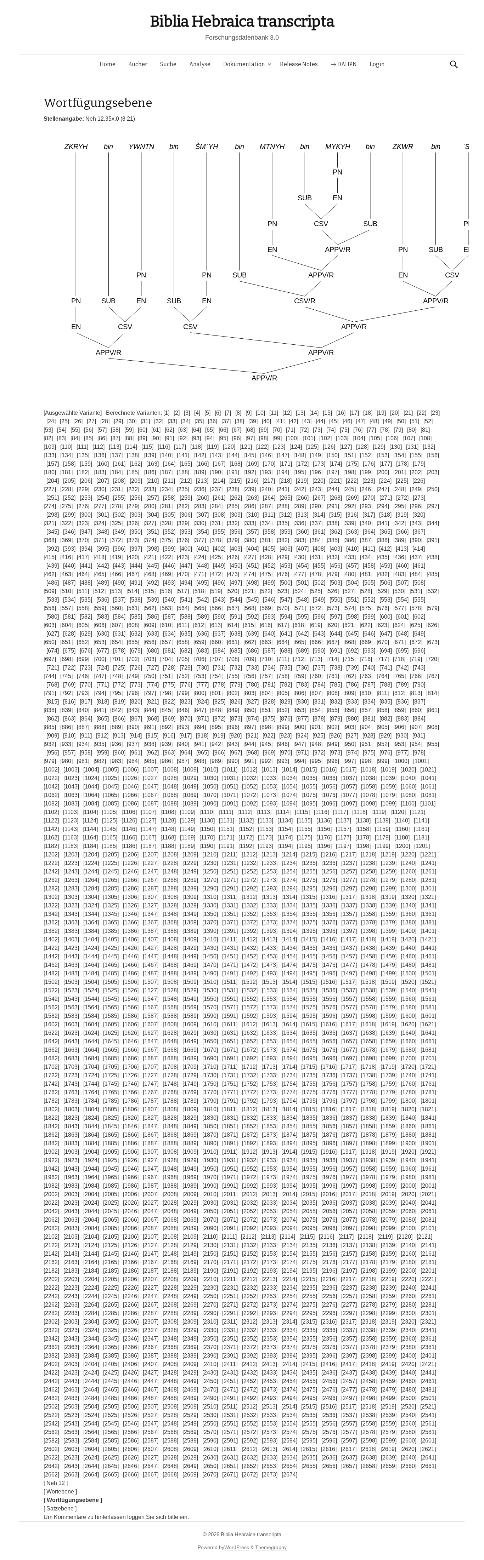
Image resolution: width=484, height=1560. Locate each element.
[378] (216, 540)
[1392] (250, 931)
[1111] (226, 812)
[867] (136, 719)
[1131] (226, 821)
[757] (266, 676)
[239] (249, 489)
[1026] (131, 778)
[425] (216, 557)
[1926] (131, 1160)
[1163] (70, 838)
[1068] (170, 795)
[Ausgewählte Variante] (73, 413)
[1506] (131, 982)
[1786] (131, 1101)
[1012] (249, 770)
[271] (385, 498)
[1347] (150, 914)
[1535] (309, 990)
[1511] (229, 982)
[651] (66, 642)
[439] (52, 566)
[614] (232, 625)
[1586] (131, 1016)
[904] (366, 727)
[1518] (368, 982)
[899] (283, 727)
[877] (302, 719)
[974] (352, 753)
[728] (169, 668)
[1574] (289, 1007)
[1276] (329, 880)
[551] (352, 600)
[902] (333, 727)
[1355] (309, 914)
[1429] (190, 948)
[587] (169, 617)
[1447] (150, 956)
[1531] (230, 990)
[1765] (111, 1092)
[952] (383, 744)
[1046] (131, 787)
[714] (332, 659)
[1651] (230, 1041)
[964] (186, 753)
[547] (286, 600)
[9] (249, 413)
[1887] (150, 1143)
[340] (366, 523)
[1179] (382, 838)
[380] (249, 540)
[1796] (329, 1101)
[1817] (348, 1109)
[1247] (150, 871)
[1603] (71, 1024)
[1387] (150, 931)
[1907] (150, 1152)
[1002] (51, 770)
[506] (385, 583)
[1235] (309, 863)
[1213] (269, 854)
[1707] (150, 1067)
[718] (399, 659)
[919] (219, 736)
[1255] (309, 871)
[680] (152, 651)
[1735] (309, 1075)
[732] (236, 668)
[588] (186, 617)
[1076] (329, 795)
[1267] (150, 880)
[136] (100, 455)
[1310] (210, 897)
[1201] (422, 846)
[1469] (190, 965)
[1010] (210, 770)
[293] (366, 506)
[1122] (51, 821)
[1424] (91, 948)
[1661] (428, 1041)
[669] (366, 642)
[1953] (269, 1169)
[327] (149, 523)
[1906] (131, 1152)
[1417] (348, 939)
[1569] (190, 1007)
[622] (366, 625)
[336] (299, 523)
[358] (269, 532)
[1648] (170, 1041)
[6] (218, 413)
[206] (86, 481)
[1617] (348, 1024)
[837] (419, 702)
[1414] (289, 939)
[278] (116, 506)
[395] (102, 549)
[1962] (51, 1177)
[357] (252, 532)
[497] (236, 583)
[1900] (408, 1143)
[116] (164, 447)
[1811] (229, 1109)
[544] (236, 600)
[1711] (229, 1067)
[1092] (250, 804)
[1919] (388, 1152)
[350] (136, 532)
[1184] (90, 846)
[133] (50, 455)
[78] (384, 430)
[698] (66, 659)
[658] (183, 642)
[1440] (408, 948)
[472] (216, 574)
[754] (216, 676)
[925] (319, 736)
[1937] (349, 1160)
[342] (399, 523)
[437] (416, 557)
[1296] (329, 888)
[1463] (71, 965)
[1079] (388, 795)
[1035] (309, 778)
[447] (186, 566)
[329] (183, 523)
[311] (269, 515)
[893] (183, 727)
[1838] (369, 1118)
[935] (100, 744)
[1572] (250, 1007)
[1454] (289, 956)
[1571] (230, 1007)
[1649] (190, 1041)
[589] (202, 617)
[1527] (150, 990)
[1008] (170, 770)
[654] (116, 642)
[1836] (329, 1118)
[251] (52, 498)
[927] (352, 736)
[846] (183, 710)
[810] (366, 693)
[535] (86, 600)
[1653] (269, 1041)
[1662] (51, 1050)
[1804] (91, 1109)
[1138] (363, 821)
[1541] (428, 990)
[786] (352, 685)
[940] (183, 744)
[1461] (428, 956)
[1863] (71, 1135)
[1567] (150, 1007)
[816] (69, 702)
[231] (116, 489)
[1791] (230, 1101)
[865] (102, 719)
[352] (169, 532)
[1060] (408, 787)
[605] (83, 625)
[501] (302, 583)
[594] (286, 617)
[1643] (71, 1041)
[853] (299, 710)
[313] (302, 515)
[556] (50, 608)
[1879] (388, 1135)
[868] (152, 719)
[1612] (249, 1024)
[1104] (90, 812)
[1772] (250, 1092)
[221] (335, 481)
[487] (69, 583)
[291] (333, 506)
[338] (333, 523)
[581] (69, 617)
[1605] (111, 1024)
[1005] (111, 770)
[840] (83, 710)
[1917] (348, 1152)
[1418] (368, 939)
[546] (269, 600)
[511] (83, 591)
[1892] (250, 1143)
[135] (83, 455)
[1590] (210, 1016)
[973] (336, 753)
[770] (86, 685)
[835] (385, 702)
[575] (366, 608)
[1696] (329, 1058)
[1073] (269, 795)
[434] (366, 557)
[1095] (309, 804)
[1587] (150, 1016)
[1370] (210, 922)
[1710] (210, 1067)
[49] (387, 421)
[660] (216, 642)
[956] (52, 753)
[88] (129, 438)
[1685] (111, 1058)
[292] (349, 506)
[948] (316, 744)
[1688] (170, 1058)
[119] (213, 447)
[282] (183, 506)
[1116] (321, 812)
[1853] (269, 1126)
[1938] (369, 1160)
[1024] (91, 778)
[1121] (417, 812)
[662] (249, 642)
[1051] (230, 787)
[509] (50, 591)
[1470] (210, 965)
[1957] (349, 1169)
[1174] (285, 838)
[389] (399, 540)
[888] (100, 727)
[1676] (329, 1050)
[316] (352, 515)
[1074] (289, 795)
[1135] (304, 821)
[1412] (249, 939)
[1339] (388, 905)
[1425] (111, 948)
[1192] (246, 846)
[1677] (349, 1050)
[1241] (428, 863)
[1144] (90, 829)
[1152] (246, 829)
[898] (266, 727)
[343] (416, 523)
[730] (202, 668)
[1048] (170, 787)
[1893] (269, 1143)
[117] (180, 447)
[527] (349, 591)
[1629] (190, 1033)
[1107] (148, 812)
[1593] (269, 1016)
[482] (383, 574)
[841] (100, 710)
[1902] (51, 1152)
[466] (116, 574)
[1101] (427, 804)
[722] (69, 668)
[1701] (428, 1058)
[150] (333, 455)
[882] (385, 719)
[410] (352, 549)
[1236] (329, 863)
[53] (48, 430)
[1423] (71, 948)
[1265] (111, 880)
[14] (314, 413)
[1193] (265, 846)
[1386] (131, 931)
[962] (152, 753)
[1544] (91, 999)
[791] (50, 693)
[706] (199, 659)
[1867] (150, 1135)
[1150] (207, 829)
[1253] (269, 871)
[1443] (71, 956)
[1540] (408, 990)
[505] (369, 583)
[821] (152, 702)
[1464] (91, 965)
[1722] (51, 1075)
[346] (69, 532)
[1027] (150, 778)
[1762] (51, 1092)
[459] (385, 566)
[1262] (51, 880)
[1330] (210, 905)
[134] (66, 455)
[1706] (131, 1067)
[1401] (428, 931)
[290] (316, 506)
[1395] (309, 931)
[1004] (91, 770)
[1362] (51, 922)
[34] (185, 421)
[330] (199, 523)
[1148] (168, 829)
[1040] (408, 778)
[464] (83, 574)
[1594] (289, 1016)
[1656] (329, 1041)
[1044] (91, 787)
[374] (149, 540)
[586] (152, 617)
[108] (425, 438)
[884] (419, 719)
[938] (149, 744)
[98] (263, 438)
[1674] (289, 1050)
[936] (116, 744)
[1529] (190, 990)
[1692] (250, 1058)
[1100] (408, 804)
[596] (319, 617)
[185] (133, 472)
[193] (266, 472)
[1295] (309, 888)
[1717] (348, 1067)
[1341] (428, 905)
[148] (299, 455)
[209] (136, 481)
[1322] (51, 905)
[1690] (210, 1058)
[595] (302, 617)
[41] (280, 421)
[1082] (51, 804)
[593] (269, 617)
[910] (69, 736)
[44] (320, 421)
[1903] (71, 1152)
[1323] (71, 905)
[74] (331, 430)
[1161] (421, 829)
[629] (86, 634)
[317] (368, 515)
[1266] (131, 880)
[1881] (428, 1135)
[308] (219, 515)
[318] (385, 515)
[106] (392, 438)
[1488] (170, 973)
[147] (283, 455)
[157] (52, 464)
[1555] (309, 999)
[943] (233, 744)
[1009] (190, 770)
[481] (366, 574)
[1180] (402, 838)
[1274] (289, 880)
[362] (336, 532)
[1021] (428, 770)
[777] (202, 685)
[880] (352, 719)
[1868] (170, 1135)
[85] (88, 438)
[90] (156, 438)
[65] (209, 430)
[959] (102, 753)
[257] (152, 498)
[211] (169, 481)
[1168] (168, 838)
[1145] (109, 829)
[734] (269, 668)
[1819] (388, 1109)
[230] (100, 489)
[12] (287, 413)
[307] (202, 515)
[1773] (269, 1092)
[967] (236, 753)
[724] (102, 668)
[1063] (71, 795)
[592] (252, 617)
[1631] (230, 1033)
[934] (83, 744)
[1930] (210, 1160)
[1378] (369, 922)
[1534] (289, 990)
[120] (229, 447)
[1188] (168, 846)
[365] (385, 532)
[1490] (210, 973)
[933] (66, 744)
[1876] (329, 1135)
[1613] (269, 1024)
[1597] (349, 1016)
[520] (232, 591)
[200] (383, 472)
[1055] (309, 787)
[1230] (210, 863)
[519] (216, 591)
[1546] (131, 999)
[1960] (408, 1169)
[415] (50, 557)
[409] (336, 549)
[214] (219, 481)
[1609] (190, 1024)
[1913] (269, 1152)
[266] (302, 498)
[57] (102, 430)
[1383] (71, 931)
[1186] (129, 846)
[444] (136, 566)
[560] (116, 608)
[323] (83, 523)
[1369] (190, 922)
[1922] (51, 1160)
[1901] (428, 1143)
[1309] (190, 897)
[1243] (71, 871)
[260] (202, 498)
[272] (402, 498)
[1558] (369, 999)
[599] (369, 617)
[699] (83, 659)
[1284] (91, 888)
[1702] (51, 1067)
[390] (416, 540)
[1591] (230, 1016)
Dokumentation (244, 64)
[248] (399, 489)
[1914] (289, 1152)
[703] (149, 659)
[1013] (269, 770)
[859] (399, 710)
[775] (169, 685)
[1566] (131, 1007)
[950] (349, 744)
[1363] (71, 922)
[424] (199, 557)
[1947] (150, 1169)
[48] (374, 421)
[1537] (349, 990)
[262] (236, 498)
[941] (199, 744)
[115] (147, 447)
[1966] (131, 1177)
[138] (133, 455)
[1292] (250, 888)
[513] (116, 591)
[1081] (428, 795)
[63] (182, 430)
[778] (219, 685)
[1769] (190, 1092)
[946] (283, 744)
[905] (383, 727)
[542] (202, 600)
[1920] (408, 1152)
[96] (236, 438)
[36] (212, 421)
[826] (236, 702)
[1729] (190, 1075)
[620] (332, 625)
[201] (399, 472)
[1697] (349, 1058)
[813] (416, 693)
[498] (252, 583)
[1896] (329, 1143)
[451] (252, 566)
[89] (142, 438)
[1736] (329, 1075)
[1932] (250, 1160)
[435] (383, 557)
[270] (369, 498)
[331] (216, 523)
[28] (104, 421)
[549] (319, 600)
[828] (269, 702)
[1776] (329, 1092)
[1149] (187, 829)
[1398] (369, 931)
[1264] (91, 880)
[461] (419, 566)
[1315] (309, 897)
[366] (402, 532)
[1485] (111, 973)
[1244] (91, 871)
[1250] (210, 871)
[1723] (71, 1075)
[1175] (304, 838)
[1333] (269, 905)
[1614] (289, 1024)
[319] (402, 515)
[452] (269, 566)
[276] (83, 506)
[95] (223, 438)
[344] (433, 523)
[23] (435, 413)
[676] (86, 651)
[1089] (190, 804)
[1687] (150, 1058)
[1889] (190, 1143)
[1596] (329, 1016)
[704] (166, 659)
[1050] (210, 787)
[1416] (329, 939)
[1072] (250, 795)
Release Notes (299, 64)
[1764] (91, 1092)
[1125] (109, 821)
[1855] (309, 1126)
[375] (166, 540)
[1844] (91, 1126)
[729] (186, 668)
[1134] (285, 821)
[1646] (131, 1041)
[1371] (230, 922)
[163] (152, 464)
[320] (418, 515)
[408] (319, 549)
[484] (416, 574)
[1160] (402, 829)
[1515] (309, 982)
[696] (419, 651)
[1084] (91, 804)
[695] (402, 651)
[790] (419, 685)
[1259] (388, 871)
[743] (419, 668)
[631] (119, 634)
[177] (385, 464)
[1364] (91, 922)
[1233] (269, 863)
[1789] (190, 1101)
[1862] (51, 1135)
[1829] (190, 1118)
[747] (100, 676)
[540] (169, 600)
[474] (249, 574)
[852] (283, 710)
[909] (52, 736)
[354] (202, 532)
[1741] (428, 1075)
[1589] (190, 1016)
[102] (325, 438)
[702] (133, 659)
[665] (299, 642)
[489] (102, 583)
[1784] (91, 1101)
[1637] (349, 1033)
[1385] (111, 931)
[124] (295, 447)
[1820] (408, 1109)
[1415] (309, 939)
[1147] (148, 829)
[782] (286, 685)
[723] (86, 668)
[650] (50, 642)
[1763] (71, 1092)
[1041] (428, 778)
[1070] (210, 795)
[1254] (289, 871)
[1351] (230, 914)
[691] (336, 651)
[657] (166, 642)
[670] (383, 642)
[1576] (329, 1007)
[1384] (91, 931)
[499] (269, 583)
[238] (233, 489)
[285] (233, 506)
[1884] (91, 1143)
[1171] (226, 838)
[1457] (349, 956)
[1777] (349, 1092)
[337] (316, 523)
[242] (299, 489)
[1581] (428, 1007)
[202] (416, 472)
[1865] (111, 1135)
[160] (102, 464)
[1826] (131, 1118)
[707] (216, 659)
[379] (233, 540)
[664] (283, 642)
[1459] (388, 956)
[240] (266, 489)
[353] (186, 532)
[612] (199, 625)
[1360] (408, 914)
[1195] (304, 846)
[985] (149, 761)
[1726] (131, 1075)
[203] (433, 472)
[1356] (329, 914)
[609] (149, 625)
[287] (266, 506)
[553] (385, 600)
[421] (149, 557)
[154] (399, 455)
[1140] (402, 821)
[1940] (408, 1160)
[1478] (369, 965)
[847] (199, 710)
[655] (133, 642)
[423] (183, 557)
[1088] (170, 804)
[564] (183, 608)
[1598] (369, 1016)
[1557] (349, 999)
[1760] (408, 1084)
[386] (349, 540)
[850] (249, 710)
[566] (216, 608)
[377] (199, 540)
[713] (316, 659)
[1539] (388, 990)
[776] (186, 685)
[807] (316, 693)
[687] (269, 651)
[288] (283, 506)
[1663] (71, 1050)
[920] (235, 736)
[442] (102, 566)
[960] (119, 753)
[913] (119, 736)
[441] (86, 566)
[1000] (401, 761)
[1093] (269, 804)
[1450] (210, 956)
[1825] (111, 1118)
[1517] (348, 982)
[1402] (51, 939)
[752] (183, 676)
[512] (99, 591)
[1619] (388, 1024)
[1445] (111, 956)
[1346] (131, 914)
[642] (302, 634)
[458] (369, 566)
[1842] (51, 1126)
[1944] (91, 1169)
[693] (369, 651)
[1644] (91, 1041)
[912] (102, 736)
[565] (199, 608)
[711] (283, 659)
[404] (252, 549)
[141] (183, 455)
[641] (286, 634)
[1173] (265, 838)
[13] (300, 413)
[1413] (269, 939)
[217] (269, 481)
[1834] (289, 1118)
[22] (421, 413)
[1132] (246, 821)
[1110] (206, 812)
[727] (152, 668)
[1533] (269, 990)
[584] (119, 617)
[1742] (51, 1084)
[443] (119, 566)
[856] (349, 710)
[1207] (150, 854)
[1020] (408, 770)
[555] (419, 600)
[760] (316, 676)
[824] (202, 702)
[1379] (388, 922)
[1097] (349, 804)
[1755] (309, 1084)
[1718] (368, 1067)
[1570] (210, 1007)
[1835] (309, 1118)
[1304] (91, 897)
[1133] (265, 821)
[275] (66, 506)
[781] (269, 685)
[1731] (230, 1075)
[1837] (349, 1118)
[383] (299, 540)
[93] (196, 438)
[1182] (51, 846)
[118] (196, 447)
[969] (269, 753)
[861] (433, 710)
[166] (202, 464)
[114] (131, 447)
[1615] (309, 1024)
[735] (286, 668)
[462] (50, 574)
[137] (116, 455)
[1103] (70, 812)
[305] (169, 515)
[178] (402, 464)
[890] (133, 727)
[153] (383, 455)
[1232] (250, 863)
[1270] (210, 880)
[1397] (349, 931)
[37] (226, 421)
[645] (352, 634)
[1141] (421, 821)
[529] (382, 591)
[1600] (408, 1016)
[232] (133, 489)
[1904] (91, 1152)
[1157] (343, 829)
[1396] (329, 931)
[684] (219, 651)
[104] (359, 438)
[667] (333, 642)
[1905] (111, 1152)
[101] (309, 438)
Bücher (137, 64)
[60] (142, 430)
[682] (186, 651)
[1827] (150, 1118)
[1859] (388, 1126)
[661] (233, 642)
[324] (100, 523)
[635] (186, 634)
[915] (152, 736)
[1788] (170, 1101)
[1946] (131, 1169)
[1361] (428, 914)
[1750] (210, 1084)
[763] (366, 676)
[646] (369, 634)
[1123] (70, 821)
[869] (169, 719)
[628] (69, 634)
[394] (86, 549)
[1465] (111, 965)
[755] (233, 676)
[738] (336, 668)
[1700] (408, 1058)
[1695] (309, 1058)
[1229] (190, 863)
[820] (136, 702)
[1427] (150, 948)
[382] (283, 540)
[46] (347, 421)
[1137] (343, 821)
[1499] (388, 973)
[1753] (269, 1084)
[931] (418, 736)
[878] (319, 719)
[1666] (131, 1050)
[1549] (190, 999)
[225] (402, 481)
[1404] (91, 939)
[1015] (309, 770)
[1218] (368, 854)
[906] (399, 727)
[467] (133, 574)
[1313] (269, 897)
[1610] (210, 1024)
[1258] (369, 871)
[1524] (91, 990)
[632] (136, 634)
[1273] (269, 880)
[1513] (269, 982)
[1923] (71, 1160)
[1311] (229, 897)
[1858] (369, 1126)
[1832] (250, 1118)
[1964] (91, 1177)
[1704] (91, 1067)
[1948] (170, 1169)
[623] (382, 625)
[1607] (150, 1024)
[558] (83, 608)
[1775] (309, 1092)
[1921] (428, 1152)
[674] (52, 651)
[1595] (309, 1016)
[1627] (150, 1033)
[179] (419, 464)
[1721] (428, 1067)
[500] (286, 583)
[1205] (111, 854)
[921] (252, 736)
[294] (383, 506)
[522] (266, 591)
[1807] (150, 1109)
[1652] (250, 1041)
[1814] (289, 1109)
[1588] (170, 1016)
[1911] (229, 1152)
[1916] (329, 1152)
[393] (69, 549)
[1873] (269, 1135)
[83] (61, 438)
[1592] (250, 1016)
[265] (286, 498)
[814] (432, 693)
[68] (250, 430)
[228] (66, 489)
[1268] (170, 880)
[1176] (324, 838)
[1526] (131, 990)
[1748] (170, 1084)
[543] (219, 600)
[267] (319, 498)
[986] (166, 761)
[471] (199, 574)
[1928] (170, 1160)
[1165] (109, 838)
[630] (102, 634)
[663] (266, 642)
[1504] (91, 982)
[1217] (348, 854)
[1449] (190, 956)
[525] (316, 591)
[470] (183, 574)
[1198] (363, 846)
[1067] (150, 795)
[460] (402, 566)
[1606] (131, 1024)
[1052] (250, 787)
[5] (207, 413)
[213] (202, 481)
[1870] (210, 1135)
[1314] (289, 897)
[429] (283, 557)
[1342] (51, 914)
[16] (340, 413)
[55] (75, 430)
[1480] (408, 965)
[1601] (428, 1016)
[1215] (309, 854)
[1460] (408, 956)
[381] (266, 540)
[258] (169, 498)
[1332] (250, 905)
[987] (183, 761)
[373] (133, 540)
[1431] (230, 948)
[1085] (111, 804)
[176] (369, 464)
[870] (186, 719)
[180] (50, 472)
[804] (266, 693)
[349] (119, 532)
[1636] (329, 1033)
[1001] (421, 761)
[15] (327, 413)
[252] (69, 498)
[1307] (150, 897)
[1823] (71, 1118)
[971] (302, 753)
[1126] (129, 821)
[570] (283, 608)
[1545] (111, 999)
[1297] (349, 888)
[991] (249, 761)
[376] (183, 540)
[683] (202, 651)
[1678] (369, 1050)
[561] (133, 608)
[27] (91, 421)
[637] (219, 634)
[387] (366, 540)
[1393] (269, 931)
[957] (69, 753)
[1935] (309, 1160)
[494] (186, 583)
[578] (416, 608)
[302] (119, 515)
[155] (416, 455)
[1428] (170, 948)
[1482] (51, 973)
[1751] (230, 1084)
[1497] (349, 973)
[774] (152, 685)
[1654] (289, 1041)
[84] (75, 438)
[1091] (230, 804)
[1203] (71, 854)
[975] (369, 753)
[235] (183, 489)
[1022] (51, 778)
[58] (115, 430)
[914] (135, 736)
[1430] (210, 948)
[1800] (408, 1101)
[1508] (170, 982)
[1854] (289, 1126)
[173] (319, 464)
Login (377, 64)
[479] (333, 574)
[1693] (269, 1058)
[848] (216, 710)
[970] (286, 753)
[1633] (269, 1033)
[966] (219, 753)
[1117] (340, 812)
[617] (282, 625)
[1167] (148, 838)
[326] (133, 523)
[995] (316, 761)
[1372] (250, 922)
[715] (349, 659)
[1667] (150, 1050)
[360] (302, 532)
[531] (416, 591)
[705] (183, 659)
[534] (69, 600)
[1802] (51, 1109)
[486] (52, 583)
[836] (402, 702)
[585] (136, 617)
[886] (66, 727)
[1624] (91, 1033)
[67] (236, 430)
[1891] (230, 1143)
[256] (136, 498)
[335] (283, 523)
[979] (50, 761)
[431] (316, 557)
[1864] (91, 1135)
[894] (199, 727)
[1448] (170, 956)
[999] (383, 761)
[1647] (150, 1041)
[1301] (428, 888)
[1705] (111, 1067)
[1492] (250, 973)
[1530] (210, 990)
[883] (402, 719)
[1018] (368, 770)
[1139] (382, 821)
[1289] (190, 888)
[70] (277, 430)
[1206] (131, 854)
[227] (50, 489)
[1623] (71, 1033)
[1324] (91, 905)
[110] (66, 447)
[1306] (131, 897)
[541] (186, 600)
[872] (219, 719)
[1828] (170, 1118)
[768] (52, 685)
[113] (115, 447)
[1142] (51, 829)
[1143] (70, 829)
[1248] (170, 871)
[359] (286, 532)
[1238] (369, 863)
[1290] (210, 888)
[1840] (408, 1118)
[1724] (91, 1075)
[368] (50, 540)
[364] (369, 532)
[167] (219, 464)
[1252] (250, 871)
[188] (183, 472)
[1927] (150, 1160)
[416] (66, 557)
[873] (236, 719)
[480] (349, 574)
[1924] (91, 1160)
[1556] (329, 999)
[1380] (408, 922)
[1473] (269, 965)
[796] (133, 693)
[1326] (131, 905)
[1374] (289, 922)
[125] (312, 447)
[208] (119, 481)
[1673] (269, 1050)
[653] (100, 642)
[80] (411, 430)
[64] (196, 430)
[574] (349, 608)
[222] (352, 481)
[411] (369, 549)
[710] (266, 659)
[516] (166, 591)
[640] (269, 634)
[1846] (131, 1126)
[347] (86, 532)
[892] (166, 727)
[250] (433, 489)
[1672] (250, 1050)
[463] (66, 574)
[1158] (363, 829)
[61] (156, 430)
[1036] (329, 778)
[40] (266, 421)
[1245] (111, 871)
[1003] (71, 770)
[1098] (369, 804)
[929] (385, 736)
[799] (183, 693)
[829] (286, 702)
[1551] (230, 999)
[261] (219, 498)
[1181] (421, 838)
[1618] (368, 1024)
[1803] (71, 1109)
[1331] (230, 905)
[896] (233, 727)
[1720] (408, 1067)
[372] (116, 540)
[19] (381, 413)
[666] (316, 642)
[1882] (51, 1143)
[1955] (309, 1169)
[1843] (71, 1126)
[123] (279, 447)
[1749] (190, 1084)
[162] (136, 464)
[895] (216, 727)
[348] (102, 532)
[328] (166, 523)
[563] (166, 608)
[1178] (363, 838)
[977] (402, 753)
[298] (52, 515)
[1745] (111, 1084)
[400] (186, 549)
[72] (304, 430)
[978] (419, 753)
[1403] (71, 939)
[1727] (150, 1075)
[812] (399, 693)
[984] (133, 761)
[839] (66, 710)
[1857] (349, 1126)
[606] (100, 625)
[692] (352, 651)
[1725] (111, 1075)
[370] (83, 540)
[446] (169, 566)
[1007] (150, 770)
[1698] (369, 1058)
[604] (66, 625)
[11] (273, 413)
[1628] (170, 1033)
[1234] (289, 863)
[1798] (369, 1101)
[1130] (207, 821)
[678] (119, 651)
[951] (366, 744)
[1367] (150, 922)
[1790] (210, 1101)
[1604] (91, 1024)
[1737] (349, 1075)
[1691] (230, 1058)
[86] (102, 438)
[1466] (131, 965)
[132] (429, 447)
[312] (285, 515)
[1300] (408, 888)
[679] (136, 651)
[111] (82, 447)
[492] (152, 583)
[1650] (210, 1041)
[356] (236, 532)
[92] (182, 438)
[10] (260, 413)
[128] (362, 447)
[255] (119, 498)
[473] (233, 574)
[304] (152, 515)
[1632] (250, 1033)
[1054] (289, 787)
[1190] (207, 846)
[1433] (269, 948)
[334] (266, 523)
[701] (116, 659)
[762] (349, 676)
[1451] (230, 956)
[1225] (111, 863)
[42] (293, 421)
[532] (432, 591)
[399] (169, 549)
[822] (169, 702)
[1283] (71, 888)
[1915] (309, 1152)
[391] (433, 540)
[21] (408, 413)
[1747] (150, 1084)
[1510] (210, 982)
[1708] (170, 1067)
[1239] (388, 863)
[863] (69, 719)
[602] (419, 617)
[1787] (150, 1101)
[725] (119, 668)
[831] (319, 702)
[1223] (71, 863)
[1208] (170, 854)
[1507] (150, 982)
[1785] (111, 1101)
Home (108, 64)
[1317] (348, 897)
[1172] (246, 838)
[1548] (170, 999)
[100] (292, 438)
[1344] (91, 914)
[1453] (269, 956)
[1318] (368, 897)
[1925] (111, 1160)
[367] (419, 532)
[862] (52, 719)
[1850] (210, 1126)
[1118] (359, 812)
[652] (83, 642)
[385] (333, 540)
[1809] (190, 1109)
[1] (166, 413)
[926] (335, 736)
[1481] (428, 965)
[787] (369, 685)
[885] (50, 727)
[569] (266, 608)
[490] (119, 583)
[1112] (244, 812)
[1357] (349, 914)
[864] (86, 719)
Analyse (199, 64)
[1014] (289, 770)
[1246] (131, 871)
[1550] (210, 999)
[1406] (131, 939)
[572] (316, 608)
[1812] (249, 1109)
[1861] (428, 1126)
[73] (317, 430)
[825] (219, 702)
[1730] (210, 1075)
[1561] (428, 999)
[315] (335, 515)
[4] (197, 413)
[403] (236, 549)
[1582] (51, 1016)
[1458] (369, 956)
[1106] (129, 812)
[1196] (324, 846)
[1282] (51, 888)
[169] (252, 464)
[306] (186, 515)
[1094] (289, 804)
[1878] (369, 1135)
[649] (419, 634)
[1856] (329, 1126)
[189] (199, 472)
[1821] (428, 1109)
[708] (233, 659)
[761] (333, 676)
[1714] (289, 1067)
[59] (129, 430)
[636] (202, 634)
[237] (216, 489)
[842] (116, 710)
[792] (66, 693)
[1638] (369, 1033)
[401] (202, 549)
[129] (379, 447)
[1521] (428, 982)
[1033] (269, 778)
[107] (409, 438)
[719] (416, 659)
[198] (349, 472)
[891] (149, 727)
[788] (385, 685)
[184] (116, 472)
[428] (266, 557)
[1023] (71, 778)
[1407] (150, 939)
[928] (368, 736)
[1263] (71, 880)
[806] (299, 693)
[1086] (131, 804)
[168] (236, 464)
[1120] (398, 812)
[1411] (229, 939)
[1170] (207, 838)
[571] (299, 608)
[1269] (190, 880)
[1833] (269, 1118)
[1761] (428, 1084)
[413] (402, 549)
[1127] (148, 821)
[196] (316, 472)
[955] (433, 744)
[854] (316, 710)
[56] (88, 430)
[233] (149, 489)
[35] (199, 421)
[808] (333, 693)
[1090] (210, 804)
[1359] (388, 914)
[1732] (250, 1075)
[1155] (304, 829)
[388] (383, 540)
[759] (299, 676)
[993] (283, 761)
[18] (367, 413)
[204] (52, 481)
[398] (152, 549)
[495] (202, 583)
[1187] (148, 846)
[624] (399, 625)
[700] (100, 659)
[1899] (388, 1143)
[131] (412, 447)
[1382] (51, 931)
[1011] (229, 770)
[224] (385, 481)
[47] (360, 421)
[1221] (428, 854)
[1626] (131, 1033)
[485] (433, 574)
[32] (158, 421)
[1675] (309, 1050)
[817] (86, 702)
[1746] (131, 1084)
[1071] (230, 795)
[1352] (250, 914)
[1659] (388, 1041)
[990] (233, 761)
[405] (269, 549)
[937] (133, 744)
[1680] (408, 1050)
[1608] (170, 1024)
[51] (414, 421)
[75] (344, 430)
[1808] (170, 1109)
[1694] (289, 1058)
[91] (169, 438)
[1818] (368, 1109)
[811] (383, 693)
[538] (136, 600)
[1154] (285, 829)
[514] (132, 591)
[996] (333, 761)
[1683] (71, 1058)
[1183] (70, 846)
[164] (169, 464)
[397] (136, 549)
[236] (199, 489)
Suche (168, 64)
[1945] (111, 1169)
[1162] (51, 838)
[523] (282, 591)
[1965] (111, 1177)
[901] (316, 727)
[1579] (388, 1007)
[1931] (230, 1160)
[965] (202, 753)
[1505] (111, 982)
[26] (78, 421)
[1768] (170, 1092)
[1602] (51, 1024)
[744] (50, 676)
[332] (233, 523)
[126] (329, 447)
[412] (385, 549)
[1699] (388, 1058)
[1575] (309, 1007)
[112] (98, 447)
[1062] (51, 795)
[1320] (408, 897)
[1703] (71, 1067)
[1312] (249, 897)
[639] (252, 634)
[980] (66, 761)
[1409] (190, 939)
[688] (286, 651)
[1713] (269, 1067)
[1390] (210, 931)
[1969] (190, 1177)
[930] (402, 736)
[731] (219, 668)
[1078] (369, 795)
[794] (100, 693)
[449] (219, 566)
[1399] (388, 931)
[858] (383, 710)
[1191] (226, 846)
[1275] (309, 880)
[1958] (369, 1169)
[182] (83, 472)
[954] (416, 744)
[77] (371, 430)
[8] (238, 413)
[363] (352, 532)
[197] (333, 472)
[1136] (324, 821)
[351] (152, 532)
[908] (433, 727)
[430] (299, 557)
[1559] (388, 999)
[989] (216, 761)
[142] (199, 455)
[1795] (309, 1101)
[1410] (210, 939)
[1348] (170, 914)
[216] (252, 481)
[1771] (230, 1092)
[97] (250, 438)
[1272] (250, 880)
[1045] (111, 787)
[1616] (329, 1024)
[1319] (388, 897)
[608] (133, 625)
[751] (166, 676)
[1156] (324, 829)
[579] (433, 608)
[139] (149, 455)
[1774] (289, 1092)
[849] (233, 710)
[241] (283, 489)
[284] (216, 506)
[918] (202, 736)
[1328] (170, 905)
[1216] (329, 854)
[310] (252, 515)
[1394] (289, 931)
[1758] (369, 1084)
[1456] (329, 956)
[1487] (150, 973)
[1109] (187, 812)
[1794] (289, 1101)
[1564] (91, 1007)
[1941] (428, 1160)
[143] (216, 455)
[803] (249, 693)
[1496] (329, 973)
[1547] (150, 999)
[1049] (190, 787)
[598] (352, 617)
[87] (115, 438)
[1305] (111, 897)
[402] (219, 549)
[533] (52, 600)
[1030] (210, 778)
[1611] (229, 1024)
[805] (283, 693)
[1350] (210, 914)
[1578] (369, 1007)
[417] (83, 557)
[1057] (349, 787)
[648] (402, 634)
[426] (233, 557)
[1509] (190, 982)
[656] (149, 642)
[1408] (170, 939)
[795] (116, 693)
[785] (336, 685)
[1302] (51, 897)
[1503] (71, 982)
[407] (302, 549)
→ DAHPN (344, 64)
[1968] (170, 1177)
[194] (283, 472)
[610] (166, 625)
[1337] (349, 905)
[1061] (428, 787)
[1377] (349, 922)
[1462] (51, 965)
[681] (169, 651)
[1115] (302, 812)
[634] (169, 634)
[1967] (150, 1177)
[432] (333, 557)
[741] (385, 668)
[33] (172, 421)
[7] (228, 413)
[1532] (250, 990)
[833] (352, 702)
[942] (216, 744)
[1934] (289, 1160)
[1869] (190, 1135)
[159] (86, 464)
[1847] (150, 1126)
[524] (299, 591)
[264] (269, 498)
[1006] (131, 770)
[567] (233, 608)
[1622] (51, 1033)
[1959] (388, 1169)
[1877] (349, 1135)
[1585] (111, 1016)
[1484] (91, 973)
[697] (50, 659)
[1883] (71, 1143)
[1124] (90, 821)
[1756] (329, 1084)
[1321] (428, 897)
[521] (249, 591)
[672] (416, 642)
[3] (187, 413)
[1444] (91, 956)
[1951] (230, 1169)
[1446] (131, 956)
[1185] (109, 846)
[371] (100, 540)
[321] (50, 523)
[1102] (51, 812)
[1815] (309, 1109)
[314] (319, 515)
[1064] (91, 795)
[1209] (190, 854)
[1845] (111, 1126)
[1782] (51, 1101)
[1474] (289, 965)
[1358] (369, 914)
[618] (299, 625)
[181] (66, 472)
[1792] (250, 1101)
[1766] (131, 1092)
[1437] (349, 948)
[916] (169, 736)
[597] (336, 617)
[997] (349, 761)
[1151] (226, 829)
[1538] (369, 990)
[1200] (402, 846)
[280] (149, 506)
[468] (149, 574)
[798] (166, 693)
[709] (249, 659)
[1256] (329, 871)
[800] (199, 693)
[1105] (109, 812)
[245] (349, 489)
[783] (302, 685)
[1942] (51, 1169)
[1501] (428, 973)
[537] (119, 600)
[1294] (289, 888)
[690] (319, 651)
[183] (100, 472)
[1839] (388, 1118)
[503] (336, 583)
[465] (100, 574)
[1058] (369, 787)
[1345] (111, 914)
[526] (332, 591)
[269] (352, 498)
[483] (399, 574)
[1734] (289, 1075)
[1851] (230, 1126)
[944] (249, 744)
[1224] (91, 863)
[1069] (190, 795)
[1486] (131, 973)
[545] (252, 600)
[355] (219, 532)
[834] (369, 702)
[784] (319, 685)
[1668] (170, 1050)
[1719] (388, 1067)
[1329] (190, 905)
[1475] (309, 965)
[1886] (131, 1143)
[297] (433, 506)
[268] (336, 498)
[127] (345, 447)
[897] (249, 727)
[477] (299, 574)
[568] (249, 608)
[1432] (250, 948)
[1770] (210, 1092)
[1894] (289, 1143)
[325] (116, 523)
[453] (286, 566)
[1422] (51, 948)
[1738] (369, 1075)
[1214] (289, 854)
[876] (286, 719)
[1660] (408, 1041)
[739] (352, 668)
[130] (395, 447)
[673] (433, 642)
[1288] (170, 888)
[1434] (289, 948)
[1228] (170, 863)
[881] (369, 719)
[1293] (269, 888)
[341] (383, 523)
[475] (266, 574)
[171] (286, 464)
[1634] (289, 1033)
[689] (302, 651)
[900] (299, 727)
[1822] (51, 1118)
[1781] (428, 1092)
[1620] (408, 1024)
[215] (235, 481)
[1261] (428, 871)
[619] (316, 625)
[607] (116, 625)
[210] (152, 481)
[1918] (368, 1152)
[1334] (289, 905)
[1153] (265, 829)
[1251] (230, 871)
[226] (418, 481)
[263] (252, 498)
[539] (152, 600)
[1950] (210, 1169)
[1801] (428, 1101)
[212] (185, 481)
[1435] (309, 948)
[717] (382, 659)
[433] (349, 557)
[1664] (91, 1050)
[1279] (388, 880)
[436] (399, 557)
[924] (302, 736)
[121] (246, 447)
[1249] (190, 871)
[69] (263, 430)
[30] (131, 421)
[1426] (131, 948)
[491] (136, 583)
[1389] (190, 931)
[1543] (71, 999)
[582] (86, 617)
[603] (50, 625)
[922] (269, 736)
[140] (166, 455)
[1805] (111, 1109)
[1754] (289, 1084)
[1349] (190, 914)
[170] (269, 464)
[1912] (249, 1152)
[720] (432, 659)
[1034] (289, 778)
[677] (102, 651)
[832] (336, 702)
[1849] (190, 1126)
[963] (169, 753)
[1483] (71, 973)
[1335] (309, 905)
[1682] (51, 1058)
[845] (166, 710)
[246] (366, 489)
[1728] (170, 1075)
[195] (299, 472)
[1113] (264, 812)
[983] (116, 761)
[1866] (131, 1135)
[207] (102, 481)
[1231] (230, 863)
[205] (69, 481)
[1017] (348, 770)
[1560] (408, 999)
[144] (233, 455)
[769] (69, 685)
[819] (119, 702)
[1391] (230, 931)
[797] (149, 693)
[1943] (71, 1169)
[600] (385, 617)
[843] (133, 710)
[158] (69, 464)
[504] (352, 583)
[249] (416, 489)
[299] (69, 515)
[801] (216, 693)
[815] (52, 702)
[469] (166, 574)
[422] (166, 557)
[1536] (329, 990)
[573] (333, 608)
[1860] (408, 1126)
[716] (366, 659)
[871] (202, 719)
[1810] (210, 1109)
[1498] (369, 973)
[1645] (111, 1041)
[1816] (329, 1109)
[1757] (349, 1084)
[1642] (51, 1041)
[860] (416, 710)
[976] (385, 753)
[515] (149, 591)
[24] (51, 421)
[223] (368, 481)
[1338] (369, 905)
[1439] (388, 948)
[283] (199, 506)
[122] (262, 447)
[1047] (150, 787)
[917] (185, 736)
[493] (169, 583)
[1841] (428, 1118)
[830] (302, 702)
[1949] (190, 1169)
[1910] (210, 1152)
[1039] (388, 778)
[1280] (408, 880)
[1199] (382, 846)
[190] (216, 472)
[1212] (249, 854)
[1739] (388, 1075)
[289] (299, 506)
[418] (100, 557)
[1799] (388, 1101)
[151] (349, 455)
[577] (399, 608)
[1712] (249, 1067)
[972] (319, 753)
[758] (283, 676)
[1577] (349, 1007)
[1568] (170, 1007)
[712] (299, 659)
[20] (394, 413)
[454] (302, 566)
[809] (349, 693)
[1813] (269, 1109)
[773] (136, 685)
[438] (433, 557)
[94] (209, 438)
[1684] (91, 1058)
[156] (433, 455)
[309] (236, 515)
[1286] (131, 888)
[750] (149, 676)
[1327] (150, 905)
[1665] (111, 1050)
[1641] (428, 1033)
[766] (416, 676)
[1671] (230, 1050)
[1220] (408, 854)
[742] (402, 668)
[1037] (349, 778)
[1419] (388, 939)
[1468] (170, 965)
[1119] (378, 812)
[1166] (129, 838)
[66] (223, 430)
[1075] (309, 795)
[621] (349, 625)
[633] (152, 634)
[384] (316, 540)
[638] (236, 634)
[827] (252, 702)
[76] (357, 430)
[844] (149, 710)
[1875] (309, 1135)
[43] (306, 421)
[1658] (369, 1041)
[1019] (388, 770)
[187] (166, 472)
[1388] (170, 931)
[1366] (131, 922)
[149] (316, 455)
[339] (349, 523)
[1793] (269, 1101)
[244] (333, 489)
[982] (100, 761)
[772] (119, 685)
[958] (86, 753)
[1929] (190, 1160)
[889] (116, 727)
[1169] (187, 838)
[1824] (91, 1118)
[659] (199, 642)
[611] (183, 625)
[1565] (111, 1007)
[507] (402, 583)
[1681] (428, 1050)
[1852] (250, 1126)
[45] (333, 421)
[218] (285, 481)
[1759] (388, 1084)
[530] (399, 591)
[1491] (230, 973)
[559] (100, 608)
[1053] (269, 787)
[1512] (249, 982)
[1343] (71, 914)
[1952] (250, 1169)
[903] (349, 727)
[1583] (71, 1016)
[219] (302, 481)
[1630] (210, 1033)
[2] (177, 413)
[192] (249, 472)
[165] (186, 464)
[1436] (329, 948)
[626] (432, 625)
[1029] (190, 778)
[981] (83, 761)
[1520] (408, 982)
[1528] (170, 990)
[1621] (428, 1024)
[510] (66, 591)
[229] (83, 489)
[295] (399, 506)
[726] (136, 668)
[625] (416, 625)
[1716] (329, 1067)
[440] (69, 566)
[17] (354, 413)
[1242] (51, 871)
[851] (266, 710)
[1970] (210, 1177)
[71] (290, 430)
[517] (182, 591)
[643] (319, 634)
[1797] (349, 1101)
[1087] (150, 804)
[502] (319, 583)
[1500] (408, 973)
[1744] (91, 1084)
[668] (349, 642)
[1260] (408, 871)
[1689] (190, 1058)
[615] (249, 625)
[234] (166, 489)
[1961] (428, 1169)
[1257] (349, 871)
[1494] (289, 973)
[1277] (349, 880)
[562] (149, 608)
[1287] (150, 888)
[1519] (388, 982)
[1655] (309, 1041)
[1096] (329, 804)
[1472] (250, 965)
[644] (336, 634)
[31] (145, 421)
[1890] (210, 1143)
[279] (133, 506)
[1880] (408, 1135)
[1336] (329, 905)
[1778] (369, 1092)
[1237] (349, 863)
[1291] (230, 888)
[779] (236, 685)
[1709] (190, 1067)
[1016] (329, 770)
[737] (319, 668)
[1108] (168, 812)
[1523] (71, 990)
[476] (283, 574)
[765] (399, 676)
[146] (266, 455)
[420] (133, 557)
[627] (52, 634)
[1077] (349, 795)
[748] (116, 676)
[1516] (329, 982)
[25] (64, 421)
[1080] (408, 795)
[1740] (408, 1075)
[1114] (283, 812)
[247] (383, 489)
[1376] (329, 922)
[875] (269, 719)
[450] (236, 566)
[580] (52, 617)
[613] (216, 625)
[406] (286, 549)
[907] (416, 727)
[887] (83, 727)
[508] (419, 583)
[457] (352, 566)
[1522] (51, 990)
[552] (369, 600)
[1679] (388, 1050)
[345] (52, 532)
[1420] (408, 939)
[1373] (269, 922)
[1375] (309, 922)
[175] (352, 464)
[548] (302, 600)
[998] (366, 761)
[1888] (170, 1143)
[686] (252, 651)
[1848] (170, 1126)
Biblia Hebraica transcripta (242, 21)
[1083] (71, 804)
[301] (102, 515)
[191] (233, 472)
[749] (133, 676)
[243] (316, 489)
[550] (336, 600)
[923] (285, 736)
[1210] (210, 854)
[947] (299, 744)
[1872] (250, 1135)
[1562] (51, 1007)
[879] (336, 719)
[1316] (329, 897)
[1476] (329, 965)
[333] (249, 523)
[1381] (428, 922)
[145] (249, 455)
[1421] (428, 939)
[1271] (230, 880)
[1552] (250, 999)
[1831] (230, 1118)
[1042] (51, 787)
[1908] (170, 1152)
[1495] (309, 973)
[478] (316, 574)
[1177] (343, 838)
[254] (102, 498)
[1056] (329, 787)
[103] (342, 438)
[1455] (309, 956)
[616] (266, 625)
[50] (401, 421)
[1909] (190, 1152)
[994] (299, 761)
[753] (199, 676)
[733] (252, 668)
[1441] (428, 948)
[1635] (309, 1033)
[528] (366, 591)
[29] (118, 421)
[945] (266, 744)
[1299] (388, 888)
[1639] (388, 1033)
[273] (419, 498)
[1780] (408, 1092)
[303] (136, 515)
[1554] (289, 999)
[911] (86, 736)
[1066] (131, 795)
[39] (253, 421)
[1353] (269, 914)
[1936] (329, 1160)
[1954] (289, 1169)
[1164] (90, 838)
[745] (66, 676)
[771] (102, 685)
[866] (119, 719)
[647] (385, 634)
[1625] (111, 1033)
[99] (277, 438)
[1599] (388, 1016)
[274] (50, 506)
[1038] (369, 778)
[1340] (408, 905)
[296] (416, 506)
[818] (102, 702)
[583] (102, 617)
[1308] (170, 897)
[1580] (408, 1007)
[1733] (269, 1075)
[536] (102, 600)
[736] (302, 668)
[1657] (349, 1041)
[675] (69, 651)
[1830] (210, 1118)
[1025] (111, 778)
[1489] (190, 973)
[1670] (210, 1050)
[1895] (309, 1143)
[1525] (111, 990)
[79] (398, 430)
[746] (83, 676)
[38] (239, 421)
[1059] (388, 787)
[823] (186, 702)
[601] (402, 617)
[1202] (51, 854)
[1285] (111, 888)
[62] (169, 430)
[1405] (111, 939)
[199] (366, 472)
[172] (302, 464)
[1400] (408, 931)
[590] (219, 617)
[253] (86, 498)
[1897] (349, 1143)
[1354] (289, 914)
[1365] (111, 922)
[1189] (187, 846)
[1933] (269, 1160)
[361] (319, 532)
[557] (66, 608)
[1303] (71, 897)
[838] (50, 710)
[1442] (51, 956)
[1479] (388, 965)
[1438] (369, 948)
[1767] (150, 1092)
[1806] (131, 1109)
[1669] (190, 1050)
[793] (83, 693)
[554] (402, 600)
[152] (366, 455)
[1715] (309, 1067)
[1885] (111, 1143)
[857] (366, 710)
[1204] (91, 854)
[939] (166, 744)
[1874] (289, 1135)
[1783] (71, 1101)
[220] (319, 481)
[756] (249, 676)
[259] (186, 498)
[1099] (388, 804)
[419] (116, 557)
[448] (202, 566)
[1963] (71, 1177)
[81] (425, 430)
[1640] (408, 1033)
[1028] (170, 778)
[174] (336, 464)
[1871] (230, 1135)
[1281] (428, 880)
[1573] (269, 1007)
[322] (66, 523)
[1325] (111, 905)
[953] (399, 744)
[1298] (369, 888)
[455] (319, 566)
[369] (66, 540)
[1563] (71, 1007)
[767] (433, 676)
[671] (399, 642)
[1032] (250, 778)
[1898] (369, 1143)
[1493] (269, 973)
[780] (252, 685)
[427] (249, 557)
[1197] (343, 846)
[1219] (388, 854)
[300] (86, 515)
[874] (252, 719)
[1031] (230, 778)
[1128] (168, 821)
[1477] (349, 965)
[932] (50, 744)
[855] (333, 710)
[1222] (51, 863)
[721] (52, 668)
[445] (152, 566)
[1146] (129, 829)
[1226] (131, 863)
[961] (136, 753)
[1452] (250, 956)
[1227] (150, 863)
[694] (385, 651)
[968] (252, 753)
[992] (266, 761)
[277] (100, 506)
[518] (199, 591)
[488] (86, 583)
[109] (50, 447)
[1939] (388, 1160)
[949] (333, 744)
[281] (166, 506)
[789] (402, 685)
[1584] (91, 1016)
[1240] (408, 863)
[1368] (170, 922)
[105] (375, 438)
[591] (236, 617)
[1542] (51, 999)
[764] (383, 676)
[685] (236, 651)
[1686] (131, 1058)
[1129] (187, 821)
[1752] (250, 1084)
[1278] (369, 880)
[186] (149, 472)
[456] (336, 566)
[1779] (388, 1092)
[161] (119, 464)
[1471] (230, 965)
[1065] (111, 795)
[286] (249, 506)
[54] (61, 430)
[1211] (229, 854)
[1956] (329, 1169)
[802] (233, 693)
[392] (52, 549)
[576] (383, 608)
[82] (48, 438)
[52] (428, 421)
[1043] (71, 787)
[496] (219, 583)
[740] (369, 668)
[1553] (269, 999)
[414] (418, 549)
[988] (199, 761)
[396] (119, 549)
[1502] (51, 982)
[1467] (150, 965)
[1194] (285, 846)
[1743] (71, 1084)
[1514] (289, 982)
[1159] (382, 829)
